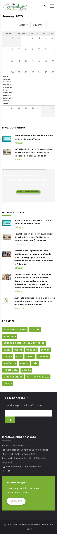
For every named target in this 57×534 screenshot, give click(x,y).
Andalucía (9, 336)
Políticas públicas (37, 377)
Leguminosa (10, 370)
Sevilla (7, 383)
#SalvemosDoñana (14, 329)
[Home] (14, 6)
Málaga (26, 370)
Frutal (30, 356)
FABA (19, 356)
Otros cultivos (12, 377)
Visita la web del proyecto (28, 192)
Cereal (18, 350)
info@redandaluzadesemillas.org (23, 466)
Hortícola (9, 363)
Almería (35, 329)
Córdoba (31, 350)
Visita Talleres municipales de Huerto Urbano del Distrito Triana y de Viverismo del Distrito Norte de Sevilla (8, 90)
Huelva (24, 363)
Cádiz (6, 350)
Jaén (35, 363)
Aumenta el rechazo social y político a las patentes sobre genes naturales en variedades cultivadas (34, 301)
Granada (43, 356)
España (45, 350)
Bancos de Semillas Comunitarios (23, 343)
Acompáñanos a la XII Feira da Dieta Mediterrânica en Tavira (33, 137)
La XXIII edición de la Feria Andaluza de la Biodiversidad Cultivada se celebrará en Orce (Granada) (33, 152)
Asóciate (16, 501)
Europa (7, 356)
